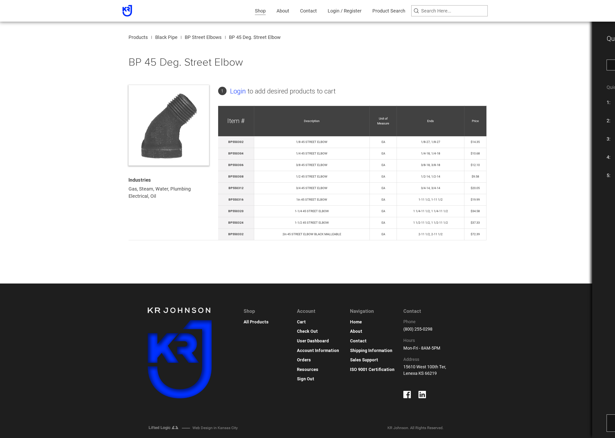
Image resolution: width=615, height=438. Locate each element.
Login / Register (345, 11)
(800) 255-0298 (417, 329)
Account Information (318, 350)
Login (238, 91)
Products (138, 37)
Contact (308, 11)
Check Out (307, 331)
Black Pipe (166, 37)
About (283, 11)
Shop (260, 11)
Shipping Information (371, 350)
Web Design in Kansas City (215, 428)
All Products (256, 321)
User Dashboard (313, 340)
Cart (301, 321)
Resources (307, 369)
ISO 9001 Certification (372, 369)
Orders (304, 359)
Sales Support (364, 359)
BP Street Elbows (203, 37)
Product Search (388, 11)
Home (356, 321)
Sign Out (305, 378)
